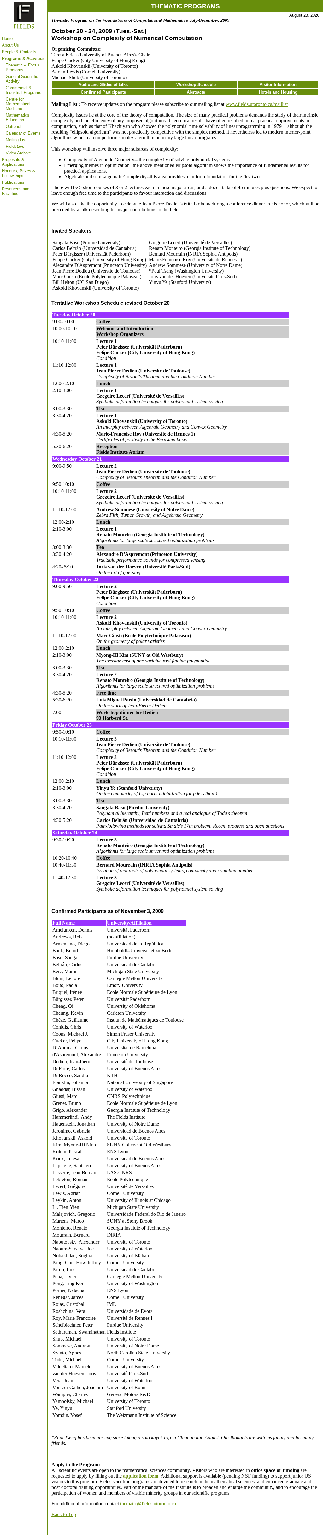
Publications (13, 182)
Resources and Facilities (15, 191)
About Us (10, 45)
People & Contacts (19, 51)
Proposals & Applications (13, 162)
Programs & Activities (23, 58)
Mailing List (16, 139)
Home (7, 38)
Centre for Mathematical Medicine (18, 104)
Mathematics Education (17, 117)
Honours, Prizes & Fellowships (18, 173)
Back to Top (63, 1514)
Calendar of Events (23, 133)
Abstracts (196, 92)
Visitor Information (278, 84)
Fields (15, 146)
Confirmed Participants (103, 92)
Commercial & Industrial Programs (23, 90)
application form (140, 1476)
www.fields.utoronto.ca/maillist (257, 104)
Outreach (14, 126)
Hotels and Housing (278, 92)
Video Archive (18, 153)
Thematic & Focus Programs (22, 67)
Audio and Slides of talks (103, 84)
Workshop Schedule (196, 84)
